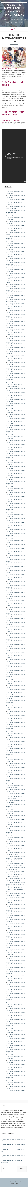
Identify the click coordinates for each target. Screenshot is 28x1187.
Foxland (16, 1183)
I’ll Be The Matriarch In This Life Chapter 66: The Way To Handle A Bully (15, 884)
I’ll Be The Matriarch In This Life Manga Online (14, 9)
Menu (15, 28)
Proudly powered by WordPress (10, 1181)
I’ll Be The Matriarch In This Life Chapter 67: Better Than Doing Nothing (15, 889)
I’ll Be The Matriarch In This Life (11, 68)
